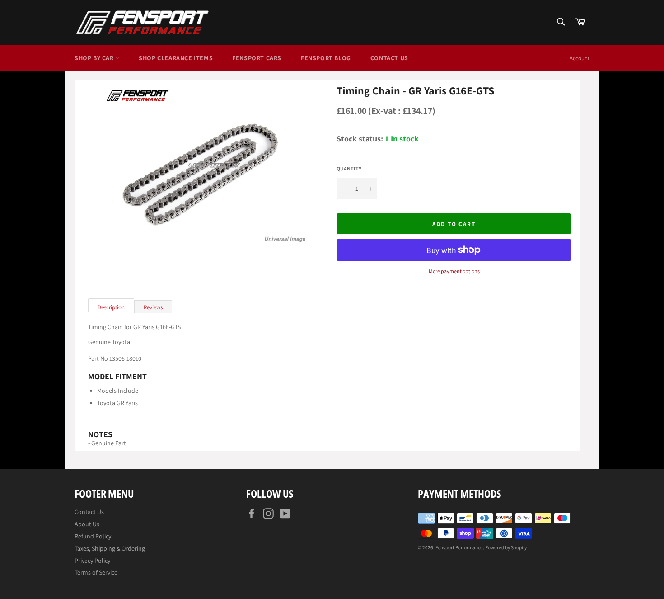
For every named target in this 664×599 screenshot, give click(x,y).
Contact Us (389, 58)
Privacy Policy (92, 561)
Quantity (349, 168)
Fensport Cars (256, 58)
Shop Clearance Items (176, 58)
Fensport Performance (459, 547)
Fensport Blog (326, 58)
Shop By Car (95, 58)
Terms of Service (96, 572)
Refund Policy (93, 536)
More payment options (454, 271)
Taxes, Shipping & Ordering (110, 548)
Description (111, 307)
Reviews (153, 307)
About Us (87, 524)
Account (579, 58)
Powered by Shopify (506, 547)
